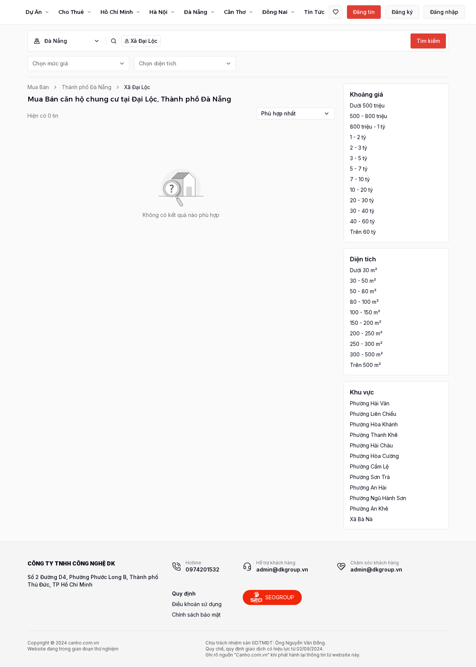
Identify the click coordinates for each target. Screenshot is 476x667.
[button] (70, 41)
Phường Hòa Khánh (374, 424)
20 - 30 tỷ (362, 200)
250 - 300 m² (366, 344)
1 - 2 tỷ (358, 137)
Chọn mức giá (50, 63)
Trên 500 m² (365, 365)
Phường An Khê (369, 508)
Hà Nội (158, 12)
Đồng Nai (274, 12)
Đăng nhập (444, 12)
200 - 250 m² (366, 333)
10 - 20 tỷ (361, 189)
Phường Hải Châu (371, 445)
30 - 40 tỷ (362, 211)
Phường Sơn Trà (370, 477)
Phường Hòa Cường (374, 456)
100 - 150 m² (365, 312)
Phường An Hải (368, 487)
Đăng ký (402, 12)
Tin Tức (314, 12)
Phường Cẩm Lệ (369, 466)
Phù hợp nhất (278, 113)
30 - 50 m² (363, 280)
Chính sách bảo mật (196, 614)
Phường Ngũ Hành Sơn (378, 498)
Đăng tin (364, 12)
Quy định (184, 593)
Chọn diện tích (157, 63)
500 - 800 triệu (368, 116)
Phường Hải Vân (369, 403)
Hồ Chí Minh (116, 12)
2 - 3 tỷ (358, 147)
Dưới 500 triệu (367, 105)
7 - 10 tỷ (360, 179)
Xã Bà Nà (361, 519)
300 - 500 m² (366, 354)
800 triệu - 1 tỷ (367, 126)
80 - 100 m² (364, 302)
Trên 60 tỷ (363, 232)
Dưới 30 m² (363, 270)
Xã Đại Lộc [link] (137, 87)
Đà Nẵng (195, 12)
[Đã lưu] (335, 12)
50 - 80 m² (363, 291)
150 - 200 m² (365, 323)
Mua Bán (38, 87)
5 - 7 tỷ (359, 168)
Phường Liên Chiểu (373, 414)
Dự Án (34, 12)
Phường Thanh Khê (374, 435)
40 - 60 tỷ (362, 221)
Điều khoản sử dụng (197, 604)
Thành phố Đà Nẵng (86, 87)
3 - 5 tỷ (358, 158)
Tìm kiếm (428, 41)
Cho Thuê (71, 12)
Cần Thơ (235, 12)
